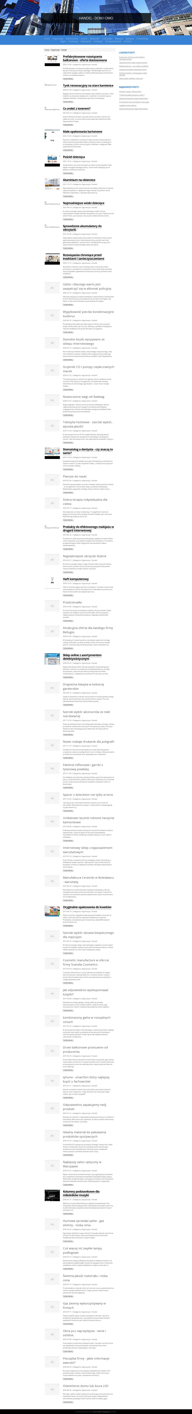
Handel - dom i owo (96, 18)
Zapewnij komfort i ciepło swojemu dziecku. (133, 63)
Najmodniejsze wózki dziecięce (83, 203)
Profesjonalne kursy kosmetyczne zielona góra (134, 102)
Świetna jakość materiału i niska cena (131, 78)
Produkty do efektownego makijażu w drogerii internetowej (88, 528)
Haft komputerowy (76, 579)
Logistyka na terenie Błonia (127, 105)
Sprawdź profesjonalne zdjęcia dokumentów (133, 109)
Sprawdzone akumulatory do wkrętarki (82, 228)
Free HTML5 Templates (101, 1412)
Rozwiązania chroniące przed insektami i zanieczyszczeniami (83, 257)
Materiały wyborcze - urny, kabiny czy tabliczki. (133, 66)
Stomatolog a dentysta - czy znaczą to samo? (88, 451)
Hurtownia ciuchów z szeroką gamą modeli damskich (133, 74)
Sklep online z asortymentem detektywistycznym (82, 657)
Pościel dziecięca (74, 157)
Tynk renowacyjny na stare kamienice (88, 85)
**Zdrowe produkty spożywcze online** (132, 95)
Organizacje (55, 50)
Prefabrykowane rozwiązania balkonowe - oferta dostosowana (85, 58)
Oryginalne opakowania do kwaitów (87, 907)
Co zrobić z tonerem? (76, 108)
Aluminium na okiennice (79, 180)
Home (47, 50)
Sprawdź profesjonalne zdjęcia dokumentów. (133, 98)
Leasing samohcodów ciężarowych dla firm (133, 69)
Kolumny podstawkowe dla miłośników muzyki (81, 1193)
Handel (64, 50)
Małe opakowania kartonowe (82, 131)
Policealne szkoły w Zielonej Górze (130, 92)
